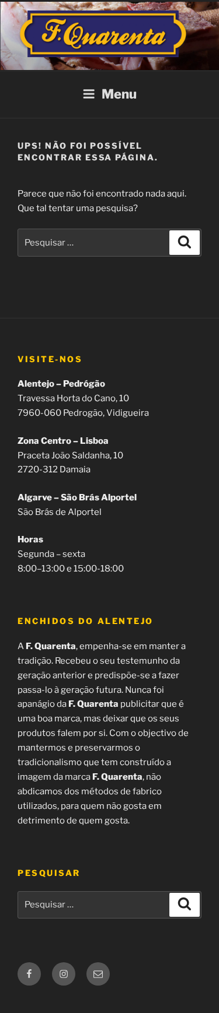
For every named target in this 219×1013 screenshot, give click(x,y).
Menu (119, 93)
